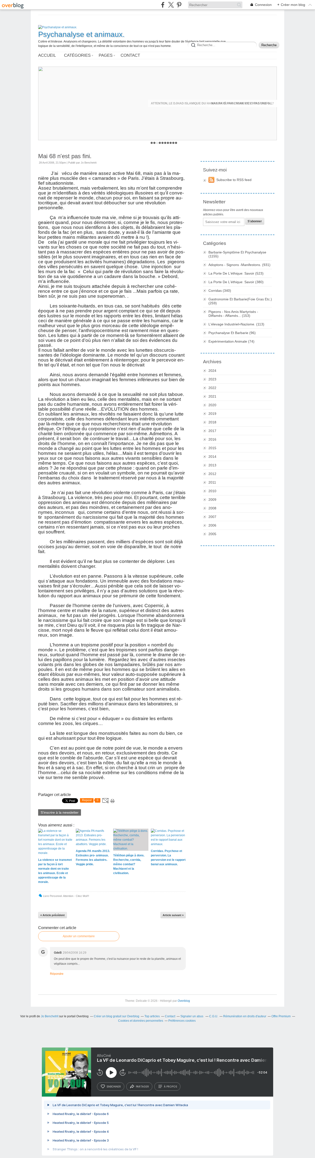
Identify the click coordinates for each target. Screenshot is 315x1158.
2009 (212, 500)
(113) (236, 324)
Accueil (47, 55)
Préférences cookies (182, 1020)
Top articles (152, 1016)
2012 (212, 474)
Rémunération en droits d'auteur (244, 1016)
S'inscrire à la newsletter (60, 812)
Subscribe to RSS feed (234, 180)
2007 (212, 517)
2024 (212, 371)
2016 (212, 439)
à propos (170, 1086)
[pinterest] (179, 5)
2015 (212, 448)
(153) (233, 314)
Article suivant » (173, 915)
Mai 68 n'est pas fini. (65, 156)
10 (176, 143)
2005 (212, 534)
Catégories (77, 55)
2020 (212, 405)
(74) (231, 341)
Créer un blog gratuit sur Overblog (116, 1016)
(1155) (237, 254)
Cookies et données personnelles (140, 1020)
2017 (212, 431)
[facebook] (163, 5)
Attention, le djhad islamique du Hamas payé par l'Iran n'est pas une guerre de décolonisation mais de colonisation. (212, 103)
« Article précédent (52, 915)
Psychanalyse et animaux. (81, 34)
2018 (212, 422)
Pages (105, 55)
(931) (239, 265)
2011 (212, 482)
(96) (232, 333)
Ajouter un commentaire (79, 936)
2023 (212, 379)
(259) (240, 301)
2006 (212, 525)
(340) (219, 291)
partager (142, 1086)
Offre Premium (281, 1016)
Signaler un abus (192, 1016)
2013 (212, 465)
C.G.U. (213, 1016)
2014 (212, 457)
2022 (212, 388)
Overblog (184, 1001)
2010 (212, 491)
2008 (212, 508)
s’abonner (114, 1086)
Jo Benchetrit (50, 1016)
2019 (212, 414)
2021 (212, 396)
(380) (236, 282)
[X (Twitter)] (171, 5)
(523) (236, 273)
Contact (130, 55)
